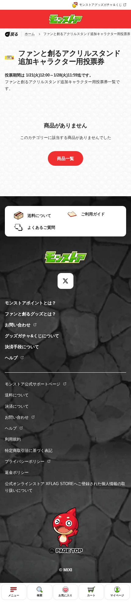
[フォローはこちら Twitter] (65, 281)
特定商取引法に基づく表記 (28, 450)
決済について (17, 406)
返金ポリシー (17, 472)
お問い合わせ (17, 324)
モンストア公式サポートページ (32, 384)
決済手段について (22, 346)
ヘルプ (11, 357)
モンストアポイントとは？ (30, 302)
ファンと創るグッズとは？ (30, 313)
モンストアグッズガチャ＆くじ (100, 4)
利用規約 (13, 439)
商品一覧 (65, 158)
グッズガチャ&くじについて (32, 335)
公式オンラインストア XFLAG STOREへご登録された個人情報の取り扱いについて (65, 487)
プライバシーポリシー (24, 461)
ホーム (30, 34)
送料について (17, 395)
